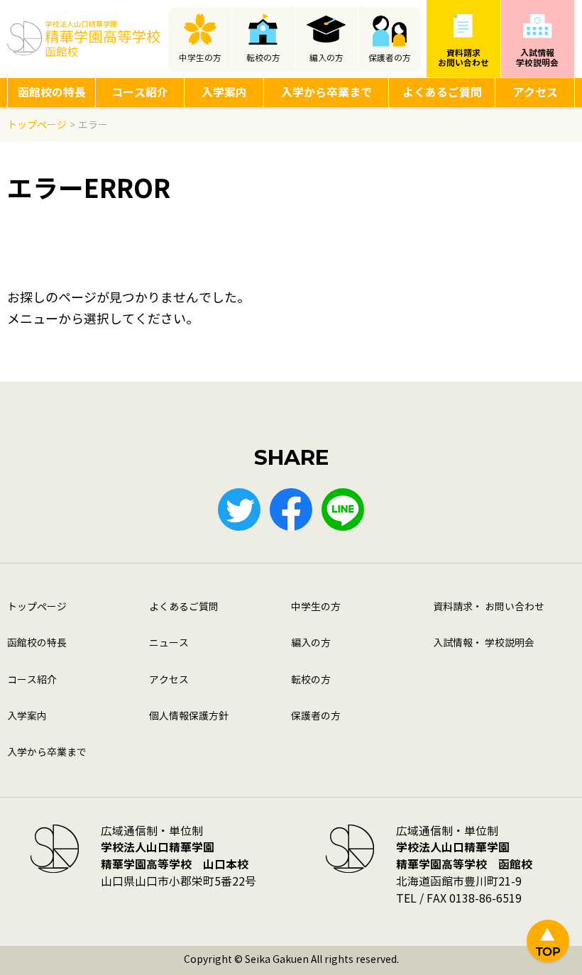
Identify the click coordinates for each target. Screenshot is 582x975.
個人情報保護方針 (189, 716)
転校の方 (263, 58)
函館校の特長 (52, 92)
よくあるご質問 (442, 92)
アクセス (535, 92)
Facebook (291, 509)
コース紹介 (139, 92)
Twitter (239, 509)
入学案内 (224, 92)
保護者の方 (389, 58)
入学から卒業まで (326, 92)
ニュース (169, 643)
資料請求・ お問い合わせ (488, 607)
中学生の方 (200, 58)
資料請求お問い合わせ (463, 58)
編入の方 (326, 58)
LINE (343, 509)
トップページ (37, 607)
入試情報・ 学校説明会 (483, 643)
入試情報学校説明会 (537, 58)
